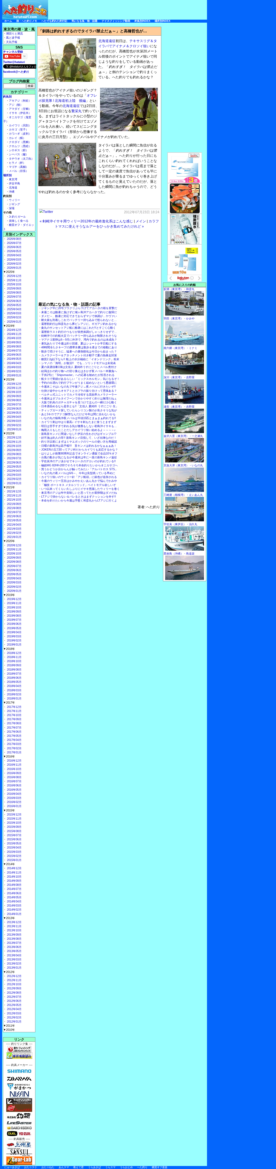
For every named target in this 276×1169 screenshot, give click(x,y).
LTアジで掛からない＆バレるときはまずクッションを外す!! (78, 496)
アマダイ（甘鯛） (20, 108)
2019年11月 (14, 603)
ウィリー (14, 200)
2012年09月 (14, 988)
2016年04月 (14, 793)
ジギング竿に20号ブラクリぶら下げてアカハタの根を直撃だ (79, 308)
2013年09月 (14, 934)
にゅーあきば (12, 1167)
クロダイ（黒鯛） (20, 142)
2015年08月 (14, 831)
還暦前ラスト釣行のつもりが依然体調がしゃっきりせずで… (79, 331)
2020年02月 (14, 586)
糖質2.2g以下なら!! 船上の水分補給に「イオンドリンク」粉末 (80, 359)
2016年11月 (14, 764)
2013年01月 (14, 967)
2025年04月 (14, 309)
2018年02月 (14, 694)
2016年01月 (14, 806)
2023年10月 (14, 392)
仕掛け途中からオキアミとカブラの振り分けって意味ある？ (79, 390)
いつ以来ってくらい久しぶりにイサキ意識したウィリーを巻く (80, 488)
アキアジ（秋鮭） (20, 100)
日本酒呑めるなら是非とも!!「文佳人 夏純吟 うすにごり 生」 (79, 406)
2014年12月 (14, 868)
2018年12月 (14, 653)
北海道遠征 (107, 41)
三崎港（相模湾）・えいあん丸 (183, 495)
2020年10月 (14, 553)
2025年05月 (14, 305)
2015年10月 (14, 822)
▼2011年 (9, 1025)
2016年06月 (14, 785)
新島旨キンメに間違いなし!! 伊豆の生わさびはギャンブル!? (78, 433)
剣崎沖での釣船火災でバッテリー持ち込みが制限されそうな (79, 335)
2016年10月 (14, 769)
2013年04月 (14, 955)
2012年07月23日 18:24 (141, 212)
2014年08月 (14, 884)
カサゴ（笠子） (18, 129)
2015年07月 (14, 835)
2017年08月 (14, 723)
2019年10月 (14, 607)
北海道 (13, 187)
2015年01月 (14, 860)
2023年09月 (14, 396)
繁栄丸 (76, 111)
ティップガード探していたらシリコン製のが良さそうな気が (79, 410)
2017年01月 (14, 752)
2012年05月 (14, 1005)
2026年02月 (14, 263)
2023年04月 (14, 416)
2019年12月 (14, 599)
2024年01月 (14, 375)
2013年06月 (14, 947)
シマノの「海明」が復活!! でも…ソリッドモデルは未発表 (78, 363)
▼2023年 (9, 379)
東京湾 (13, 179)
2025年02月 (14, 317)
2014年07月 (14, 889)
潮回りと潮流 (14, 33)
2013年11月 (14, 926)
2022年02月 (14, 479)
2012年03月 (14, 1013)
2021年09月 (14, 504)
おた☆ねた (47, 1167)
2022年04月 (14, 470)
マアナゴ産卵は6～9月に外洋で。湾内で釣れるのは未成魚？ (79, 339)
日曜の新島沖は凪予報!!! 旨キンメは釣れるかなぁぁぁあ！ (79, 445)
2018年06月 (14, 677)
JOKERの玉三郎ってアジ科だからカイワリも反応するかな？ (79, 449)
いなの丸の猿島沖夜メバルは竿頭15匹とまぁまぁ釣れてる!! (78, 418)
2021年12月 (14, 491)
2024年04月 (14, 363)
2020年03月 (14, 582)
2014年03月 (14, 905)
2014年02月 (14, 909)
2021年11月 (14, 495)
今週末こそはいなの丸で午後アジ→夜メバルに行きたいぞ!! (78, 386)
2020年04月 (14, 578)
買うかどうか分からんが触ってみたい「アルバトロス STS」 (79, 469)
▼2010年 (9, 1029)
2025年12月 (14, 276)
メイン (141, 221)
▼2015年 (9, 810)
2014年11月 (14, 872)
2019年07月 (14, 619)
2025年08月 (14, 292)
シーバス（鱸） (18, 154)
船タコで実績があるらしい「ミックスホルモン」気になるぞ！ (80, 378)
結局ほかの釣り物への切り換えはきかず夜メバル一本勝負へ (79, 371)
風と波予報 (13, 37)
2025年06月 (14, 301)
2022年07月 (14, 458)
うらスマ (110, 1167)
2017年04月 (14, 740)
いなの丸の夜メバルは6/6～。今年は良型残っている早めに (78, 473)
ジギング (14, 204)
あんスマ (64, 1167)
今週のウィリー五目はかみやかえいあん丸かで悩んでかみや (79, 480)
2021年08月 (14, 508)
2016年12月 (14, 760)
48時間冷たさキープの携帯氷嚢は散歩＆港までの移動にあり (79, 347)
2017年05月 (14, 735)
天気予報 (11, 42)
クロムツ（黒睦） (20, 146)
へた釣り (142, 1167)
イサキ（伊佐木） (20, 113)
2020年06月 (14, 570)
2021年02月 (14, 532)
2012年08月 (14, 992)
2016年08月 (14, 777)
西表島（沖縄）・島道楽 (179, 553)
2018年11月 (14, 657)
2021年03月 (14, 528)
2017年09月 (14, 719)
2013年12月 (14, 922)
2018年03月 (14, 690)
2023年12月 (14, 383)
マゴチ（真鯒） (18, 166)
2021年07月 (14, 512)
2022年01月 (14, 483)
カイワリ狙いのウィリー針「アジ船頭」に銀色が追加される (79, 477)
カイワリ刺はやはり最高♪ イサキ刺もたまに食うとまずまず (78, 422)
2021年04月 (14, 524)
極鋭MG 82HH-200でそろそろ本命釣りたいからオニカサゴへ (79, 465)
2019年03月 (14, 636)
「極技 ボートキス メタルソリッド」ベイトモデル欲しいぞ (78, 485)
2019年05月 (14, 628)
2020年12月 (14, 545)
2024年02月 (14, 371)
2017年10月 (14, 715)
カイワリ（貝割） (20, 125)
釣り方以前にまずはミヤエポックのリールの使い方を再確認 (79, 441)
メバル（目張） (18, 171)
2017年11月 (14, 711)
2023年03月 (14, 421)
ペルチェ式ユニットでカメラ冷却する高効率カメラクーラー (79, 394)
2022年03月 (14, 474)
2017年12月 (14, 707)
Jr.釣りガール (17, 216)
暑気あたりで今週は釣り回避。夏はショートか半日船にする (79, 343)
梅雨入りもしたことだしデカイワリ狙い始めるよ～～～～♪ (78, 430)
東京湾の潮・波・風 (19, 29)
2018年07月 (14, 673)
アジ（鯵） (16, 104)
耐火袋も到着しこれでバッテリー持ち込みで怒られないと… (79, 320)
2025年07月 (14, 296)
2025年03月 (14, 313)
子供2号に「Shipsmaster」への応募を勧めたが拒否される (77, 375)
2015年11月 (14, 818)
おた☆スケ (30, 1167)
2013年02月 (14, 963)
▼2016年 (9, 756)
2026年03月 (14, 259)
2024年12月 (14, 330)
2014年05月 (14, 897)
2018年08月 (14, 669)
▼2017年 (9, 702)
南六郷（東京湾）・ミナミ (180, 348)
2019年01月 (14, 644)
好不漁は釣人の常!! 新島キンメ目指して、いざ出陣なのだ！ (79, 437)
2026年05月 (14, 251)
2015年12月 (14, 814)
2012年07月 (14, 996)
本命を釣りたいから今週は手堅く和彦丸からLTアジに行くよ (79, 500)
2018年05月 (14, 681)
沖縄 (11, 191)
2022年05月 (14, 466)
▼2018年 (9, 648)
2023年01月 (14, 429)
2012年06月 (14, 1000)
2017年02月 (14, 748)
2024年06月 (14, 354)
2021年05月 (14, 520)
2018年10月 (14, 661)
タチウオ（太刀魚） (21, 158)
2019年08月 (14, 615)
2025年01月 (14, 321)
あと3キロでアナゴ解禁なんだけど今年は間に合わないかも (78, 414)
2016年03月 (14, 798)
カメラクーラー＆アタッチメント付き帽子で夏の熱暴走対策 (79, 355)
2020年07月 (14, 566)
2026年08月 (14, 238)
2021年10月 (14, 499)
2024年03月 (14, 367)
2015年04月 (14, 847)
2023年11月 (14, 388)
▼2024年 (9, 325)
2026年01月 (14, 267)
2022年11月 (14, 441)
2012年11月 (14, 980)
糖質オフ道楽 (159, 1167)
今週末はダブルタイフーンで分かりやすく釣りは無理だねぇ (79, 398)
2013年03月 (14, 959)
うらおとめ (126, 1167)
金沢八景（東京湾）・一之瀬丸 (183, 436)
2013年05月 (14, 951)
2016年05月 (14, 789)
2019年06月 (14, 623)
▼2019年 (9, 595)
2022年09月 (14, 450)
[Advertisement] (128, 9)
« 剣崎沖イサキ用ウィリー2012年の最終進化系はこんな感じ (86, 221)
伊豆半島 (14, 183)
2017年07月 (14, 727)
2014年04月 (14, 901)
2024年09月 (14, 342)
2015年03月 (14, 851)
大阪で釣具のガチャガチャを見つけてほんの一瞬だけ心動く (79, 402)
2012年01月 (14, 1021)
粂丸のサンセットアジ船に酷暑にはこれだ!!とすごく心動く (78, 327)
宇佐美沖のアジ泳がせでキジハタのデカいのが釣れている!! (78, 461)
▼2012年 (9, 972)
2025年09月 (14, 288)
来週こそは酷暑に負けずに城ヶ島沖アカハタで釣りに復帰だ (79, 312)
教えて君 (78, 1167)
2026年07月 (14, 243)
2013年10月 (14, 930)
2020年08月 (14, 561)
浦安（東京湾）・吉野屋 (179, 406)
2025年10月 (14, 284)
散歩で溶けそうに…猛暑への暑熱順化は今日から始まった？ (79, 351)
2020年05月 (14, 574)
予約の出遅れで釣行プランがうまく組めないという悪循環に (79, 382)
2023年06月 (14, 408)
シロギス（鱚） (18, 150)
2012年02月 (14, 1017)
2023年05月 (14, 412)
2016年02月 (14, 802)
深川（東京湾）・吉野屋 (179, 377)
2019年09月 (14, 611)
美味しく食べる (18, 220)
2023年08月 (14, 400)
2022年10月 (14, 446)
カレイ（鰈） (17, 138)
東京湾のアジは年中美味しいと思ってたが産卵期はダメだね (79, 492)
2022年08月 (14, 454)
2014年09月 (14, 880)
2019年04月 (14, 632)
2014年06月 (14, 893)
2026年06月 (14, 247)
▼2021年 (9, 487)
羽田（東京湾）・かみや (179, 318)
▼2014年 (9, 864)
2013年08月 (14, 938)
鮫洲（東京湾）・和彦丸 (179, 289)
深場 (11, 208)
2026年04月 (14, 255)
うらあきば (94, 1167)
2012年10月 (14, 984)
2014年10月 (14, 876)
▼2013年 (9, 918)
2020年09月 (14, 557)
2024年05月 (14, 358)
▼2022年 (9, 433)
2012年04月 (14, 1009)
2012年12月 (14, 976)
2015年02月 (14, 856)
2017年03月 (14, 744)
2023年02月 (14, 425)
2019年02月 (14, 640)
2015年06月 (14, 839)
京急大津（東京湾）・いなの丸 (183, 465)
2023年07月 (14, 404)
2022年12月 (14, 437)
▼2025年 (9, 271)
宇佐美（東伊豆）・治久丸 (180, 524)
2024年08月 (14, 346)
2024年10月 (14, 338)
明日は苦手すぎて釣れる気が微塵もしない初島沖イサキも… (79, 426)
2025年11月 (14, 280)
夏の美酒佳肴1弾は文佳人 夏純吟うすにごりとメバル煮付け (78, 367)
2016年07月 (14, 781)
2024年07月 (14, 350)
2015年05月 (14, 843)
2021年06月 (14, 516)
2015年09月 (14, 826)
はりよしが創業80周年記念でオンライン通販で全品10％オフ (79, 453)
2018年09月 (14, 665)
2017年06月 (14, 731)
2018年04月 (14, 686)
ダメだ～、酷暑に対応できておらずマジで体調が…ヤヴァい (79, 316)
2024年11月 (14, 334)
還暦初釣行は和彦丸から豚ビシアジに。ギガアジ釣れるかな (79, 323)
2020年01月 (14, 590)
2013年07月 (14, 942)
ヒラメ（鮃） (17, 162)
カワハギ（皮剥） (20, 133)
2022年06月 (14, 462)
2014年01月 (14, 914)
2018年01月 (14, 698)
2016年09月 (14, 773)
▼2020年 (9, 541)
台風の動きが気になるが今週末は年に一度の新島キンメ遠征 (79, 457)
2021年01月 (14, 537)
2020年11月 (14, 549)
